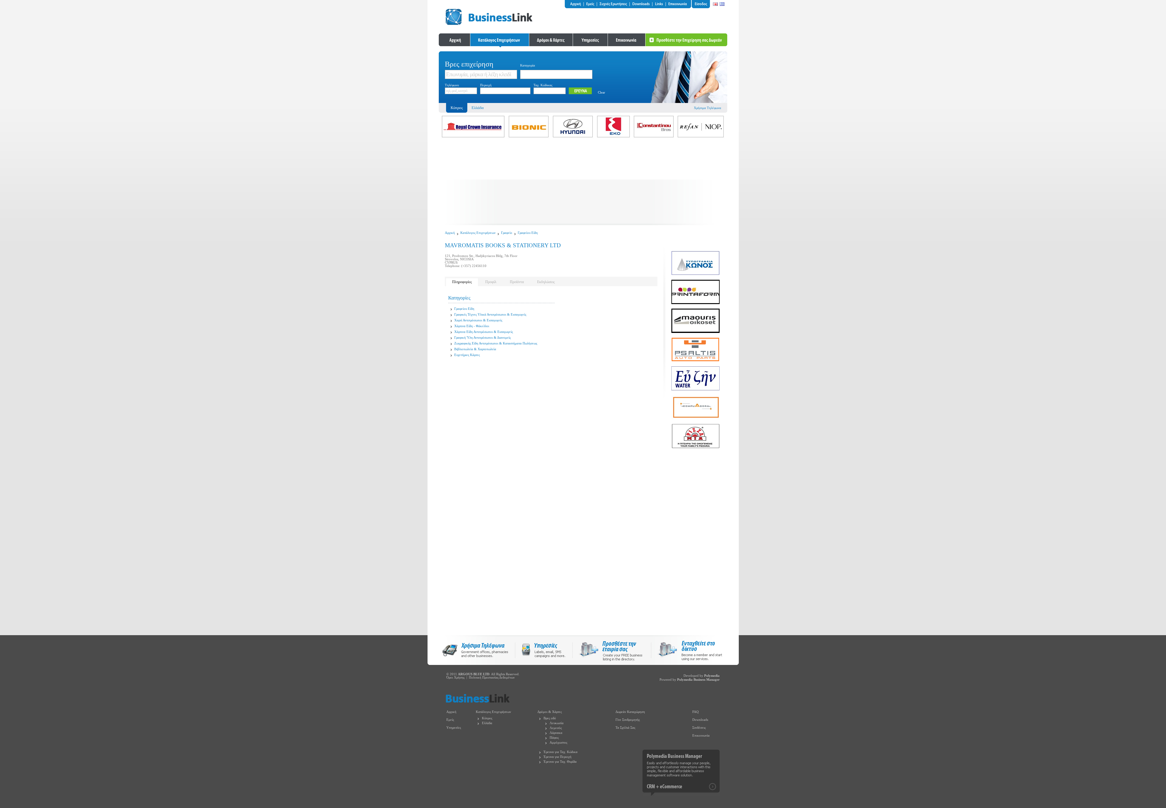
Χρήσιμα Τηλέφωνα (707, 108)
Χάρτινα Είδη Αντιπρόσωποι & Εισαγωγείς (483, 332)
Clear (601, 92)
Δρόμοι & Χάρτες (549, 712)
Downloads (700, 719)
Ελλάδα (478, 107)
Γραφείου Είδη (528, 233)
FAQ (695, 712)
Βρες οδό (550, 718)
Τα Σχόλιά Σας (625, 727)
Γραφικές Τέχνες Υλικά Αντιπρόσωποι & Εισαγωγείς (490, 314)
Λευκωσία (557, 723)
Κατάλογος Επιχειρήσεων (478, 233)
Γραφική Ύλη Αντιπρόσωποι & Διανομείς (482, 337)
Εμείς (450, 719)
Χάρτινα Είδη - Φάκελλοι (471, 326)
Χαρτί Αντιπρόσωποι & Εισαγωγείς (478, 320)
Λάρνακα (556, 732)
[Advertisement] (583, 182)
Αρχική (450, 233)
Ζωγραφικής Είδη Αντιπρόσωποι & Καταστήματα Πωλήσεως (495, 343)
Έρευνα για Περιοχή (557, 756)
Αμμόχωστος (558, 742)
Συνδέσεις (699, 727)
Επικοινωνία (701, 735)
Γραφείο (506, 233)
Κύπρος (487, 718)
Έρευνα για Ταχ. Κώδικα (561, 752)
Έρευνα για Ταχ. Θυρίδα (560, 761)
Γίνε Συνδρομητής (627, 719)
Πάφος (554, 737)
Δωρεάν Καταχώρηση (630, 712)
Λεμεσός (556, 728)
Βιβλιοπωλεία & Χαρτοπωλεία (475, 349)
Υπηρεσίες (453, 727)
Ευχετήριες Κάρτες (467, 355)
